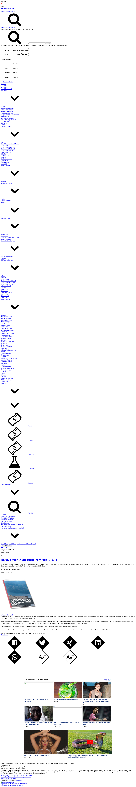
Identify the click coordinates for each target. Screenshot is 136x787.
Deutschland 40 (5, 145)
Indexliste (3, 277)
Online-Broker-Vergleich (8, 241)
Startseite (3, 84)
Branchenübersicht (6, 183)
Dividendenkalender (7, 239)
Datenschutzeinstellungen (8, 780)
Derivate (30, 454)
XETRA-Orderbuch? (7, 260)
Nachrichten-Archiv (11, 778)
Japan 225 (4, 164)
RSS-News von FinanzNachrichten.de (12, 785)
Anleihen (31, 440)
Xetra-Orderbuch (15, 775)
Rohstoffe (3, 375)
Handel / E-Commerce (7, 341)
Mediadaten (19, 780)
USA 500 (3, 154)
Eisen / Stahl (4, 327)
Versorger (3, 383)
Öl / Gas (3, 371)
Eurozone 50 (4, 157)
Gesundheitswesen (6, 336)
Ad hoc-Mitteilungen (7, 8)
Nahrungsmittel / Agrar (7, 368)
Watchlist (31, 513)
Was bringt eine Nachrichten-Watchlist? (12, 524)
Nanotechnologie (6, 366)
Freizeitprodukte (5, 335)
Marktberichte (5, 116)
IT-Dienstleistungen (6, 353)
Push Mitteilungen (6, 545)
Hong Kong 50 (5, 165)
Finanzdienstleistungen (7, 333)
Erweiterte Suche (8, 82)
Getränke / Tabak (6, 338)
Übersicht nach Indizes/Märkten (10, 144)
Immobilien (4, 348)
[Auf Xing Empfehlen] (70, 649)
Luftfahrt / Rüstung (6, 361)
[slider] (3, 553)
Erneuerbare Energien (7, 330)
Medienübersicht (5, 200)
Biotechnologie (5, 322)
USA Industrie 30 (6, 152)
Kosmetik (3, 356)
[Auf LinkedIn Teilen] (98, 649)
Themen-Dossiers (6, 126)
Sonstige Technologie (7, 378)
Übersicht (3, 258)
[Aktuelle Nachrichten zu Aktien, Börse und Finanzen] (8, 11)
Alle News (4, 90)
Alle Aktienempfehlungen (8, 120)
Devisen (30, 483)
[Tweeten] (42, 649)
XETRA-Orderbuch (7, 256)
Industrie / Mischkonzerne (8, 350)
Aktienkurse (4, 234)
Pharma (3, 373)
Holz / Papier (4, 345)
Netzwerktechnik (6, 370)
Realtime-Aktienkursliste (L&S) (10, 237)
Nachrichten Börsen (6, 777)
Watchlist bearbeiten (6, 521)
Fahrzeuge (4, 332)
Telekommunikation (6, 380)
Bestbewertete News (7, 111)
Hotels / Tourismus (6, 346)
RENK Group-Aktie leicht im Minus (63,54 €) (29, 559)
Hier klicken (4, 635)
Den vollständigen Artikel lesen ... (11, 569)
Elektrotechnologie (6, 328)
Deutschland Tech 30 (7, 150)
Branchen (3, 181)
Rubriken (3, 106)
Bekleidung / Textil (6, 320)
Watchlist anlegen (6, 526)
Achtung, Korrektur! (7, 615)
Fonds (30, 426)
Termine (3, 124)
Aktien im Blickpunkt (7, 108)
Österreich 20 (5, 162)
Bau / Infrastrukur (6, 318)
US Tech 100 (5, 155)
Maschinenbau (5, 363)
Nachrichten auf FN (6, 89)
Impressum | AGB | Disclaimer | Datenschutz (14, 784)
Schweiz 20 (4, 160)
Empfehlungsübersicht (7, 118)
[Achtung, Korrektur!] (18, 613)
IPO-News (4, 123)
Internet (3, 351)
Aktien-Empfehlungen (18, 777)
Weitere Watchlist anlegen (8, 516)
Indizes (3, 142)
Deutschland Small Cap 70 (8, 147)
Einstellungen (5, 523)
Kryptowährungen (6, 484)
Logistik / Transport (6, 360)
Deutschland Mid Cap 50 (8, 149)
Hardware (4, 343)
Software (3, 376)
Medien (3, 199)
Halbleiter (3, 340)
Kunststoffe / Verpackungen (9, 358)
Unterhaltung (4, 381)
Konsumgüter (5, 355)
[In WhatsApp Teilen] (14, 663)
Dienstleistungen (5, 325)
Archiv (3, 202)
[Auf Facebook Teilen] (14, 649)
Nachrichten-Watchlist (7, 518)
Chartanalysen (5, 121)
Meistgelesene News (7, 113)
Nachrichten (4, 85)
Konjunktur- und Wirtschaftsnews (10, 115)
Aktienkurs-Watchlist (7, 519)
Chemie (3, 323)
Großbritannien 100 (6, 159)
